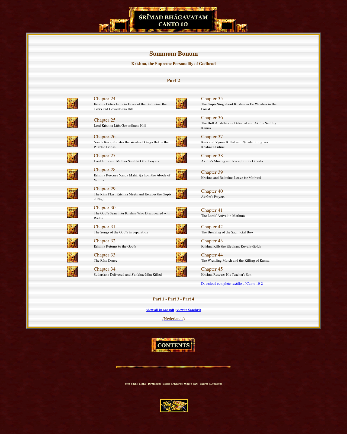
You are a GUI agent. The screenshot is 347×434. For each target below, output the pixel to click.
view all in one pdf (160, 309)
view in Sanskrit (188, 309)
